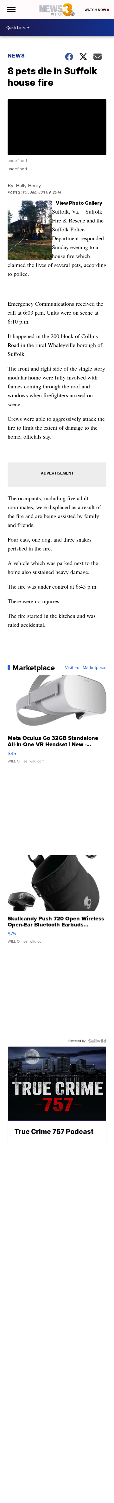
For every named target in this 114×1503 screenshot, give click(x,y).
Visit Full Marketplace (85, 668)
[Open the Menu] (10, 9)
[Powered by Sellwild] (97, 1041)
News (16, 55)
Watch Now (96, 10)
